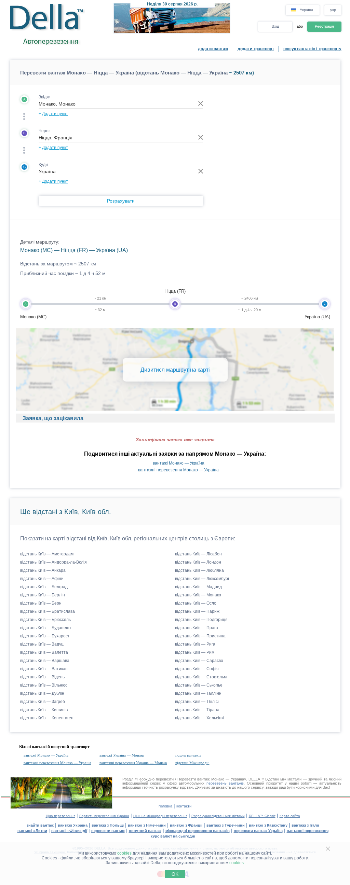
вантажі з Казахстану (268, 825)
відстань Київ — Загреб (42, 701)
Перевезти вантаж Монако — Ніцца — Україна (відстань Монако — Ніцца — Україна (124, 72)
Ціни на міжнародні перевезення (160, 816)
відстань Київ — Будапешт (45, 627)
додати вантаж (213, 48)
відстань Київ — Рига (195, 644)
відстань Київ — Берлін (42, 595)
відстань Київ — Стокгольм (201, 677)
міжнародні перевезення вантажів (197, 831)
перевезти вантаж (108, 831)
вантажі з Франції (186, 825)
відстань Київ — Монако (198, 595)
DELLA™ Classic (262, 816)
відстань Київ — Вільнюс (43, 685)
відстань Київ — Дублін (42, 693)
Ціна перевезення (60, 816)
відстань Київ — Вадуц (42, 644)
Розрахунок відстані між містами (218, 816)
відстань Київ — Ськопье (199, 685)
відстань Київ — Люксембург (202, 578)
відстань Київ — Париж (197, 611)
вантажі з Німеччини (147, 825)
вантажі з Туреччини (225, 825)
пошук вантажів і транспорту (312, 48)
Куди (43, 164)
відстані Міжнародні (192, 763)
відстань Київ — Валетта (44, 652)
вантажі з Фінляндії (69, 831)
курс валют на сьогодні (173, 836)
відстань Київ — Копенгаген (46, 718)
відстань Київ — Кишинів (44, 709)
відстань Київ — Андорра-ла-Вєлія (53, 562)
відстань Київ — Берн (41, 603)
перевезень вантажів (225, 783)
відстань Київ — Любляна (199, 570)
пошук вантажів (188, 755)
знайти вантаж (40, 825)
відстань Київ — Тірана (197, 709)
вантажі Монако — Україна (178, 463)
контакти (183, 806)
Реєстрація (324, 26)
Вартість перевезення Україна (104, 816)
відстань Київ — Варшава (44, 660)
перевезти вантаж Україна (258, 831)
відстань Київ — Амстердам (46, 554)
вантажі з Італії (305, 825)
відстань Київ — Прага (196, 627)
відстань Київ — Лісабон (198, 554)
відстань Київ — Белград (44, 586)
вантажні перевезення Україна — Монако (133, 763)
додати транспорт (256, 48)
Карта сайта (290, 816)
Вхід (275, 26)
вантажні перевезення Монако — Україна (178, 470)
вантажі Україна (73, 825)
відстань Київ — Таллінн (198, 693)
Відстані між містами (283, 779)
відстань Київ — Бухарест (45, 636)
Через (45, 130)
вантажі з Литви (32, 831)
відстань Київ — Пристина (200, 636)
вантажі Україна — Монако (121, 755)
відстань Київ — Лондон (198, 562)
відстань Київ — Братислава (47, 611)
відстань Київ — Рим (194, 652)
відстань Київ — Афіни (42, 578)
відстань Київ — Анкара (43, 570)
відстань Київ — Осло (195, 603)
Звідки (45, 97)
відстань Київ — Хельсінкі (199, 718)
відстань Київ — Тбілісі (197, 701)
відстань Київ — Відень (42, 677)
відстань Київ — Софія (197, 668)
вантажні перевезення (307, 831)
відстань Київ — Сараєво (199, 660)
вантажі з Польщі (108, 825)
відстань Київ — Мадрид (198, 586)
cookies (124, 853)
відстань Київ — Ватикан (44, 668)
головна (165, 806)
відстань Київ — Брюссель (45, 619)
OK (175, 874)
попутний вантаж (145, 831)
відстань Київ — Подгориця (201, 619)
